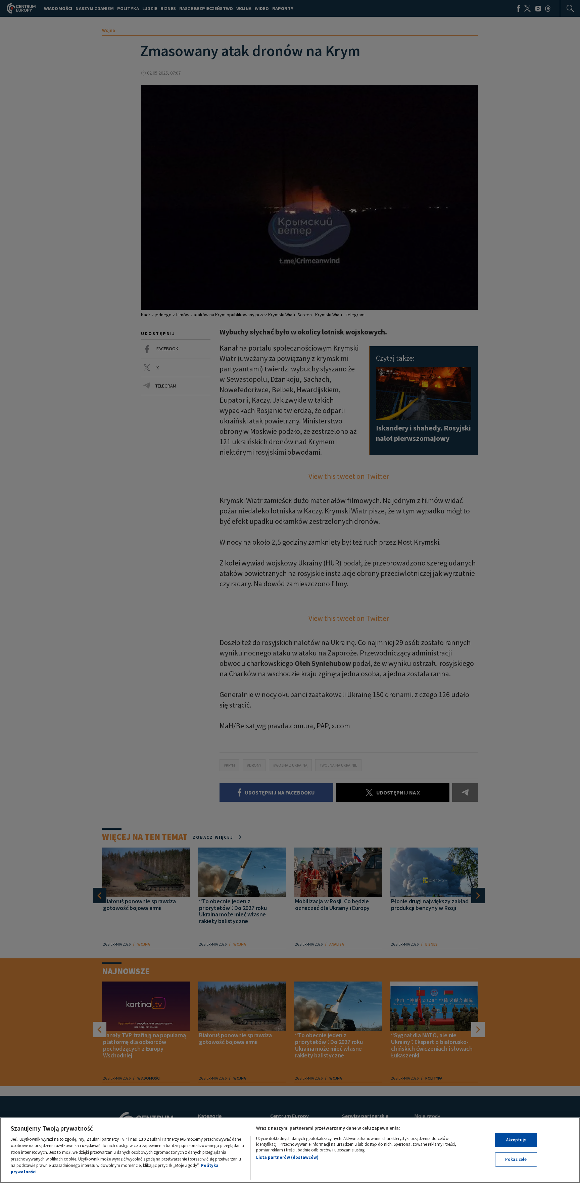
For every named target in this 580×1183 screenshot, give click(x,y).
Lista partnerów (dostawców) (287, 1157)
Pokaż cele (516, 1159)
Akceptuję (516, 1140)
